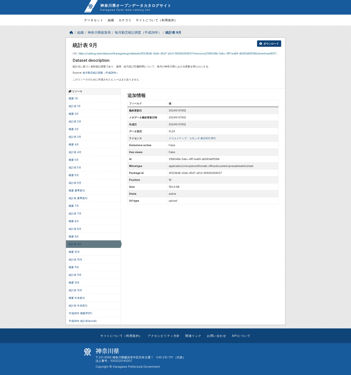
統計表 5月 (75, 167)
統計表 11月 (75, 274)
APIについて (241, 336)
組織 (111, 20)
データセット (93, 20)
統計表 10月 (75, 259)
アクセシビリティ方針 (164, 336)
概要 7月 (74, 205)
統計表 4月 (75, 152)
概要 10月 (74, 251)
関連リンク (193, 336)
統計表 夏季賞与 (78, 198)
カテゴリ (125, 20)
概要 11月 (74, 267)
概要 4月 (74, 144)
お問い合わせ (216, 336)
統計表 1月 (75, 106)
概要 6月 (74, 175)
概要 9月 (74, 236)
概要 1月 (73, 98)
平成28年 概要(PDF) (80, 313)
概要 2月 (74, 113)
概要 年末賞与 (77, 297)
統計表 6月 (75, 182)
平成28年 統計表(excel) (83, 320)
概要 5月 (74, 159)
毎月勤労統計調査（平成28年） (138, 32)
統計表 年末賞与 (78, 305)
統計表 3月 (75, 136)
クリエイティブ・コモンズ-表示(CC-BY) (192, 138)
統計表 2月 (75, 121)
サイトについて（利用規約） (157, 20)
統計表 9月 (173, 32)
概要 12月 (74, 282)
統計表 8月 (75, 228)
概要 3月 (74, 129)
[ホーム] (71, 32)
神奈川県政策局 (99, 32)
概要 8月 (74, 221)
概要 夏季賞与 (77, 190)
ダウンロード (271, 43)
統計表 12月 (75, 290)
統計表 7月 (75, 213)
